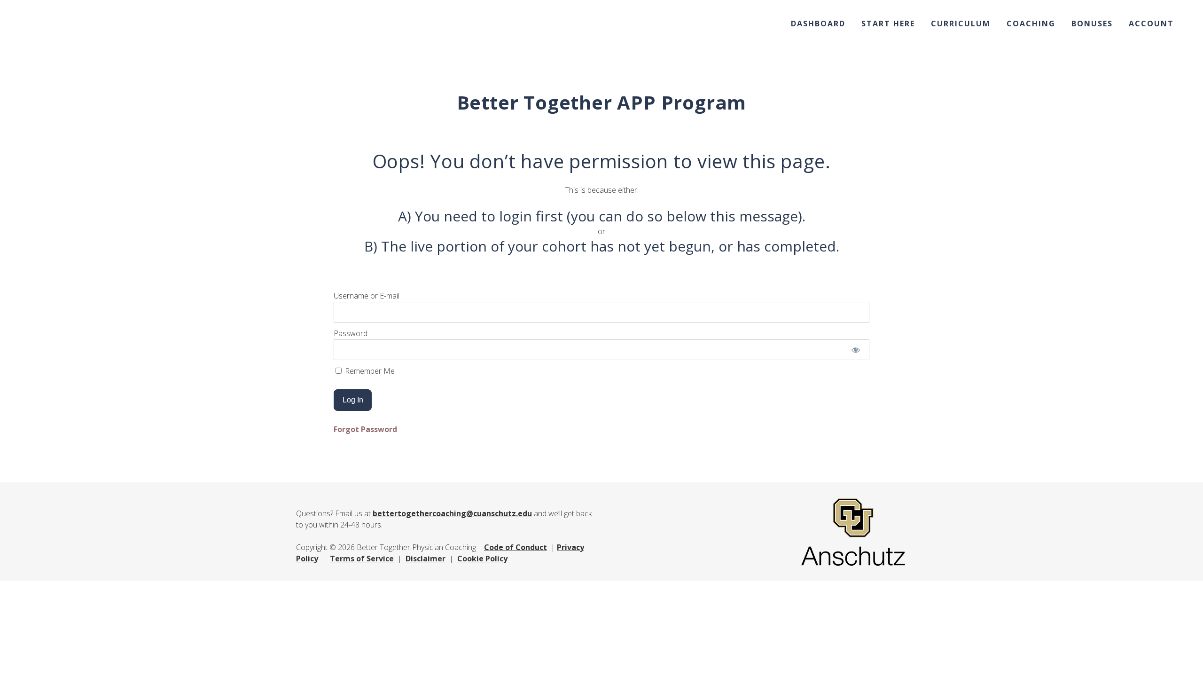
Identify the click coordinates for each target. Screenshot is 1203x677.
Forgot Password (365, 429)
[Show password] (856, 349)
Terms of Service (362, 558)
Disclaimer (425, 558)
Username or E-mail (366, 296)
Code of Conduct (515, 547)
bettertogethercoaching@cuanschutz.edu (452, 513)
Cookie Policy (482, 558)
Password (350, 333)
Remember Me (369, 371)
